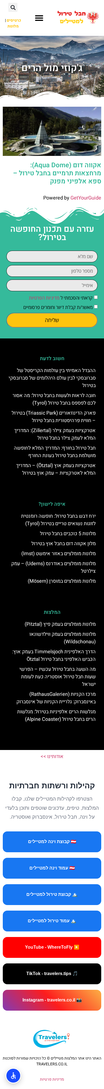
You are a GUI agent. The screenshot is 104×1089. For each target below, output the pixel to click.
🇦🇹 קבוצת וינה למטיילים (52, 841)
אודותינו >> (52, 756)
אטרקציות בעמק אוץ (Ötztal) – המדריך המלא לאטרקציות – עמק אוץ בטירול (56, 469)
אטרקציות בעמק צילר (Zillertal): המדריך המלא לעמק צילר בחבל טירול (55, 434)
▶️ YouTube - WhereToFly (52, 947)
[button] (39, 18)
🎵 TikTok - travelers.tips (52, 973)
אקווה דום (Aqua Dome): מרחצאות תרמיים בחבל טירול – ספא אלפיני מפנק (57, 173)
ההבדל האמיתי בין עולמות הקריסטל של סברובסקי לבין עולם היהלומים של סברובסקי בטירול (52, 378)
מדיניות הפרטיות (44, 298)
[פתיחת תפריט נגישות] (13, 1075)
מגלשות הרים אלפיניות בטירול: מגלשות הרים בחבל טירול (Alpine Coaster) (56, 715)
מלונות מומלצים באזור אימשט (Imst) (58, 553)
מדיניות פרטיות (52, 1079)
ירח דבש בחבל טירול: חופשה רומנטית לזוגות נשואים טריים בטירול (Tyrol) (58, 519)
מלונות (13, 26)
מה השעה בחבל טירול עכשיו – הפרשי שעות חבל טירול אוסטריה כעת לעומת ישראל (57, 677)
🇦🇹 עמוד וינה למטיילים (52, 868)
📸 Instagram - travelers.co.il (52, 1000)
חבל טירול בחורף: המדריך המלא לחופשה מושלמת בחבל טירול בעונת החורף (55, 451)
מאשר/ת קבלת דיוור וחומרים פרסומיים (58, 307)
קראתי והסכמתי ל (61, 298)
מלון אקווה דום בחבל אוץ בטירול (63, 543)
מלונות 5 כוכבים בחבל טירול (68, 533)
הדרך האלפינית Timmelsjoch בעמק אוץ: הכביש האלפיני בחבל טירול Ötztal (54, 655)
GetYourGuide (85, 198)
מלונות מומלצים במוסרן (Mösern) (62, 581)
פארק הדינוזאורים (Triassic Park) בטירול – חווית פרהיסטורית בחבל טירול (54, 416)
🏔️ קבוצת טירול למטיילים (52, 894)
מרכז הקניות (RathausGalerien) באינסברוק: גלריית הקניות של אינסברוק (56, 698)
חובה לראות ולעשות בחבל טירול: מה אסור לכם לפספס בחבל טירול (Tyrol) (54, 399)
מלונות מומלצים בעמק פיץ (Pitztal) (60, 624)
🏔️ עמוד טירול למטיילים (52, 920)
